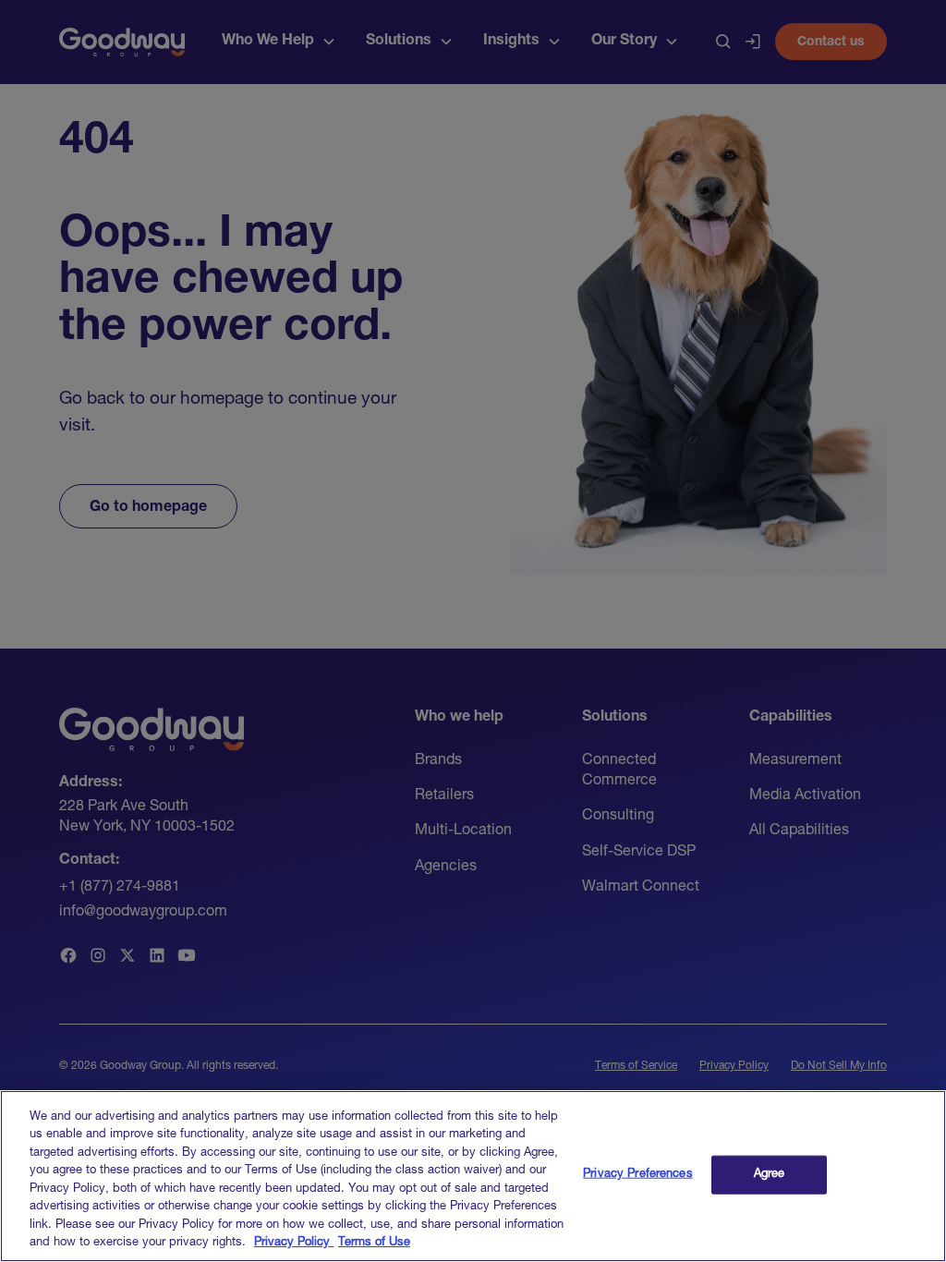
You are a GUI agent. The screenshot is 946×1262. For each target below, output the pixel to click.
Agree (769, 1175)
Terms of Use (374, 1243)
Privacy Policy (294, 1243)
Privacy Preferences (637, 1175)
